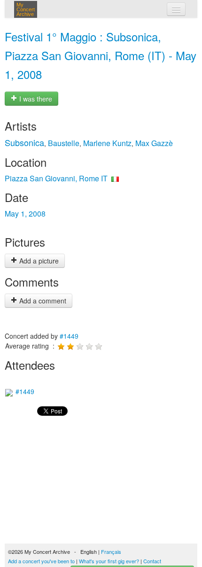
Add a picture (38, 260)
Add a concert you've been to (41, 561)
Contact (152, 561)
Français (111, 551)
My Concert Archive (25, 9)
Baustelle (63, 143)
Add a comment (41, 300)
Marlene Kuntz (107, 143)
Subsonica (24, 142)
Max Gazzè (154, 143)
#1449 (69, 336)
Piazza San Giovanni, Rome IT (56, 178)
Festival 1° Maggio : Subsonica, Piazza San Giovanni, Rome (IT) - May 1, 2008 (100, 55)
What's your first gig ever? (109, 561)
